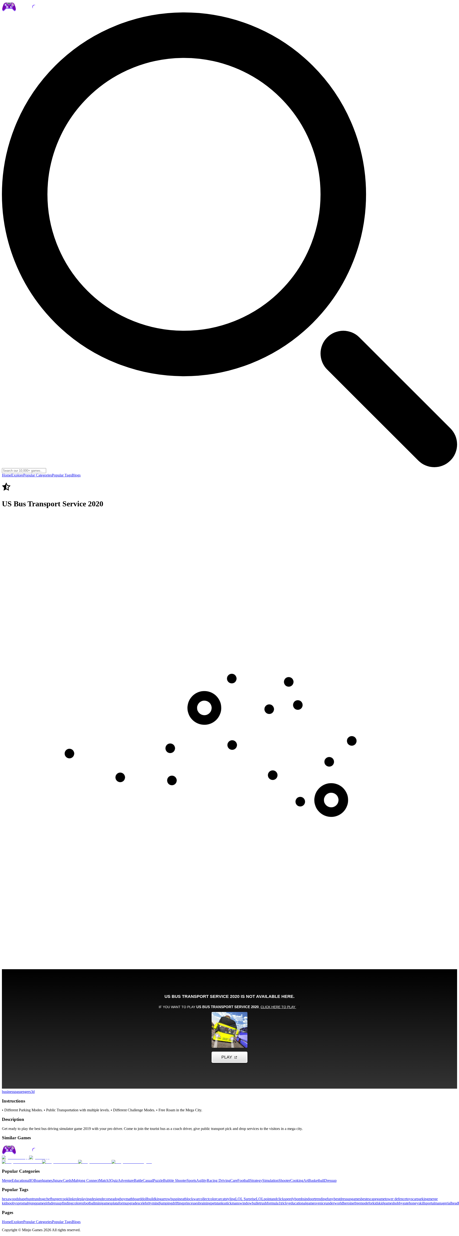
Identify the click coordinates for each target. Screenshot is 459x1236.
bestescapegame (373, 1199)
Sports (191, 1180)
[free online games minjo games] (30, 1153)
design (96, 1199)
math (129, 1199)
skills (422, 1203)
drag (41, 1199)
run (35, 1199)
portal (430, 1203)
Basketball (316, 1180)
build (151, 1199)
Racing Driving (218, 1180)
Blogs (76, 475)
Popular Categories (37, 475)
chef (48, 1199)
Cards (67, 1180)
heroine (348, 1203)
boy (123, 1199)
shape (22, 1199)
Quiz (114, 1180)
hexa (5, 1199)
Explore (17, 475)
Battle (138, 1180)
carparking (420, 1199)
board (137, 1199)
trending (320, 1199)
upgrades (132, 1203)
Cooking (296, 1180)
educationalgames (302, 1203)
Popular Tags (62, 475)
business (8, 1092)
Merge (7, 1180)
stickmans (232, 1203)
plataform (118, 1203)
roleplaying (82, 1199)
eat (182, 1199)
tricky (284, 1203)
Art (305, 1180)
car (218, 1199)
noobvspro (15, 1203)
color (212, 1199)
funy (330, 1199)
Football (243, 1180)
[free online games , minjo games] (30, 10)
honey (413, 1203)
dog (117, 1199)
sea (111, 1199)
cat (223, 1199)
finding (67, 1203)
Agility (201, 1180)
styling (230, 1199)
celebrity (145, 1203)
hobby (398, 1203)
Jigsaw (58, 1180)
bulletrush (259, 1203)
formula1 (273, 1203)
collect (204, 1199)
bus (173, 1199)
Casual (148, 1180)
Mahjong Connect (85, 1180)
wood (13, 1199)
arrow (166, 1199)
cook (64, 1199)
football (89, 1203)
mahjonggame (33, 1203)
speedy (289, 1199)
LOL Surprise (245, 1199)
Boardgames (43, 1180)
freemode (361, 1203)
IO (32, 1180)
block (189, 1199)
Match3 (104, 1180)
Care (233, 1180)
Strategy (256, 1180)
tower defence (395, 1199)
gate (406, 1203)
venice (321, 1203)
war (196, 1199)
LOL (260, 1199)
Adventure (126, 1180)
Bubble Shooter (175, 1180)
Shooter (284, 1180)
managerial (443, 1203)
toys (409, 1199)
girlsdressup (53, 1203)
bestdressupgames (347, 1199)
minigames (103, 1203)
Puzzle (158, 1180)
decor (105, 1199)
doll (144, 1199)
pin (178, 1199)
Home (6, 475)
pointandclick (274, 1199)
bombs (300, 1199)
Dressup (330, 1180)
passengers (23, 1092)
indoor (309, 1199)
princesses (190, 1203)
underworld (334, 1203)
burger (56, 1199)
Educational (21, 1180)
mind (156, 1203)
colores (78, 1203)
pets (214, 1203)
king (158, 1199)
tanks (221, 1203)
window (246, 1203)
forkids (373, 1203)
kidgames (386, 1203)
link (71, 1199)
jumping (166, 1203)
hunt (29, 1199)
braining (204, 1203)
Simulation (270, 1180)
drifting (177, 1203)
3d (33, 1092)
